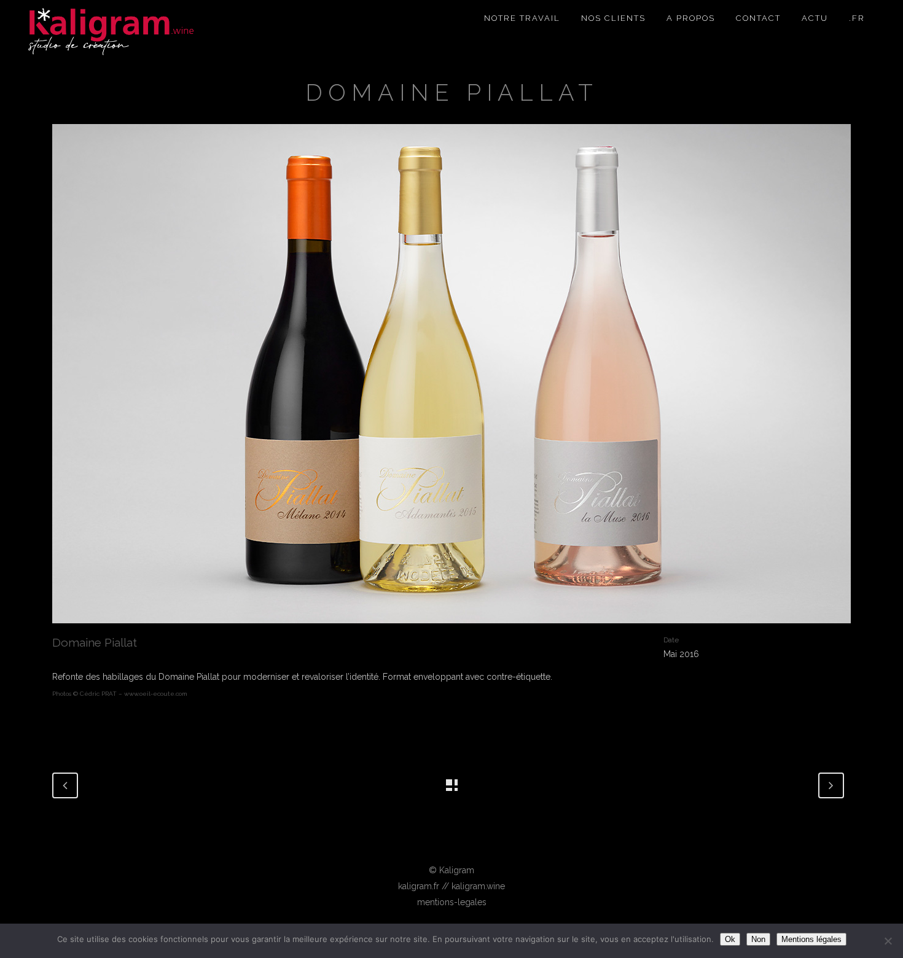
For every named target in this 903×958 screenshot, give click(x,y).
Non (758, 939)
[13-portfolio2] (451, 378)
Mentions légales (811, 939)
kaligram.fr (418, 886)
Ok (730, 939)
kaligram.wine (478, 886)
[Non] (888, 941)
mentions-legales (452, 902)
